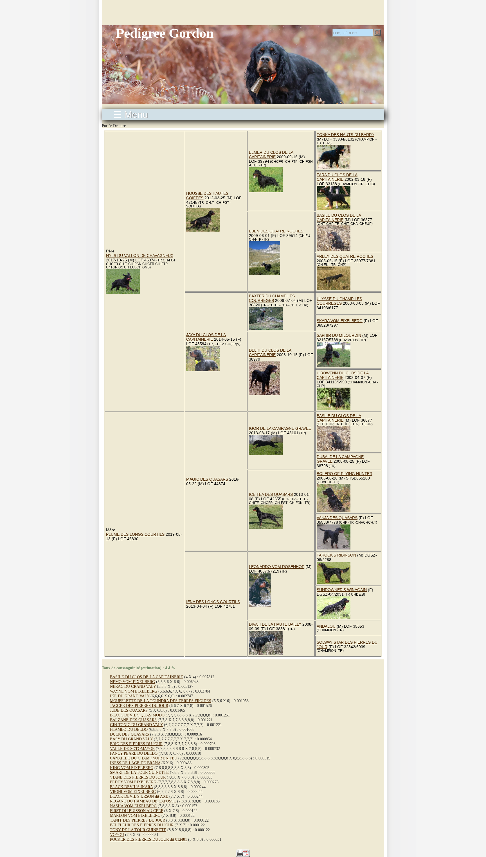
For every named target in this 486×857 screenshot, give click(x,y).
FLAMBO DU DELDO (129, 729)
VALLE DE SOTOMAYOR (132, 748)
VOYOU (117, 834)
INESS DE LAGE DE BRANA (135, 763)
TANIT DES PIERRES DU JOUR (137, 820)
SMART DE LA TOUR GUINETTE (139, 772)
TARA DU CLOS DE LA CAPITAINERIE (337, 177)
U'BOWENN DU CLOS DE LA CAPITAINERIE (343, 375)
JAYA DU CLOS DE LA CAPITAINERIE (206, 337)
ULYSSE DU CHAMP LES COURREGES (339, 301)
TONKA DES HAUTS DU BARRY (345, 134)
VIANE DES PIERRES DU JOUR (138, 777)
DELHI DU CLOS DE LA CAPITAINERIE (270, 352)
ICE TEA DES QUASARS (271, 494)
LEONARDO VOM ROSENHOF (276, 566)
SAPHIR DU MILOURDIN (339, 335)
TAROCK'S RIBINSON (336, 555)
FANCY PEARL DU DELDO (134, 753)
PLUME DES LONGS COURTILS (135, 534)
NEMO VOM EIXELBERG (132, 681)
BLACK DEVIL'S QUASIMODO (137, 715)
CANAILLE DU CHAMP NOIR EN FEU (143, 758)
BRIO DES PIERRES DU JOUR (136, 743)
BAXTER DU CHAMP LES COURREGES (272, 298)
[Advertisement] (243, 12)
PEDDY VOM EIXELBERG (133, 782)
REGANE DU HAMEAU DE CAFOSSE (143, 801)
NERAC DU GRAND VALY (133, 686)
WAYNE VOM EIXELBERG (133, 691)
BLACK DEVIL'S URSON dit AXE (139, 796)
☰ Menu (130, 114)
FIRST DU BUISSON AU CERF (136, 810)
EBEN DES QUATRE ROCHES (276, 231)
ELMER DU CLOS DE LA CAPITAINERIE (271, 154)
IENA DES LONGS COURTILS (213, 602)
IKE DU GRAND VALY (129, 696)
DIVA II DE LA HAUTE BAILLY (275, 624)
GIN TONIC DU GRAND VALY (136, 724)
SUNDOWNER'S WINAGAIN (342, 589)
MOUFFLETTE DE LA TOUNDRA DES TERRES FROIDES (160, 700)
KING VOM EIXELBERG (131, 767)
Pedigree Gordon (165, 33)
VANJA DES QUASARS (337, 517)
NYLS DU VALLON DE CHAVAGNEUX (139, 255)
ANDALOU (326, 626)
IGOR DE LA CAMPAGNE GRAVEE (280, 428)
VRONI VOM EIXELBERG (133, 791)
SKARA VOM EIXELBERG (340, 320)
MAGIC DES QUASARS (207, 479)
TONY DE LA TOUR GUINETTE (138, 829)
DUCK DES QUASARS (129, 734)
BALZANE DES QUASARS (133, 720)
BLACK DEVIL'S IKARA (131, 786)
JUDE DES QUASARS (129, 710)
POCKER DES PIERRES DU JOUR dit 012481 (148, 839)
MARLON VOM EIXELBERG (135, 815)
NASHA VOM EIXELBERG (133, 806)
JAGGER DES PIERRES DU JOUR (139, 705)
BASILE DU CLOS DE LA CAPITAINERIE (339, 217)
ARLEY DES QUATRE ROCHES (345, 256)
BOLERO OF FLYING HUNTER (344, 473)
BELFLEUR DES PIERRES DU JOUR (142, 825)
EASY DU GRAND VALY (131, 739)
